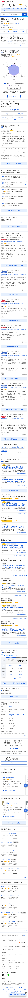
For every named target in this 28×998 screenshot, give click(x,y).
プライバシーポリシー (6, 989)
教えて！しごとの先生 (6, 966)
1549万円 (15, 846)
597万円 (14, 908)
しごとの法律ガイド (17, 966)
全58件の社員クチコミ (10, 41)
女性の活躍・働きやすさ (14, 385)
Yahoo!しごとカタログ (8, 946)
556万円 (14, 926)
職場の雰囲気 (10, 327)
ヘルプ (20, 991)
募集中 (11, 674)
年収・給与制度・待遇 (12, 239)
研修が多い (4, 450)
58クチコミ (17, 23)
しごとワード (11, 968)
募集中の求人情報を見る (10, 790)
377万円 (14, 891)
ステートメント (9, 991)
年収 (24, 31)
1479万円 (15, 855)
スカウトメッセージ (6, 954)
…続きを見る (10, 784)
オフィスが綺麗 (13, 447)
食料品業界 (3, 27)
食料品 (10, 706)
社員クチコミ (16, 31)
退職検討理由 (10, 301)
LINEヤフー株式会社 (6, 981)
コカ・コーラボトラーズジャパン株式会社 (13, 496)
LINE (11, 975)
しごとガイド (4, 968)
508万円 (14, 899)
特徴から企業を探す (12, 960)
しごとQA (9, 6)
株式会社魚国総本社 (6, 600)
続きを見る (22, 45)
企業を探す (3, 6)
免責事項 (16, 991)
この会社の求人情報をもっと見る (19, 513)
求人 (10, 31)
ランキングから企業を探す (7, 962)
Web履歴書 (20, 954)
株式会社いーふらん (11, 803)
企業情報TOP (18, 946)
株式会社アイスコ (6, 540)
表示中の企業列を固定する (10, 655)
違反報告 (25, 289)
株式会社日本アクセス (7, 623)
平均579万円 (5, 25)
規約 (25, 989)
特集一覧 (14, 6)
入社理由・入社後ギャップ (13, 416)
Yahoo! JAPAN (20, 987)
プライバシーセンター (17, 989)
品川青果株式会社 (6, 580)
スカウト (19, 6)
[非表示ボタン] (26, 993)
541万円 (14, 917)
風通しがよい (21, 447)
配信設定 (4, 955)
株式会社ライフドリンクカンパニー (11, 560)
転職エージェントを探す (19, 962)
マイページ (25, 6)
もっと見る (23, 735)
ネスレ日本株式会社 (6, 518)
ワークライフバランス (14, 353)
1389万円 (15, 873)
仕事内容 (10, 272)
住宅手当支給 (5, 447)
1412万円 (15, 864)
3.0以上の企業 (10, 27)
